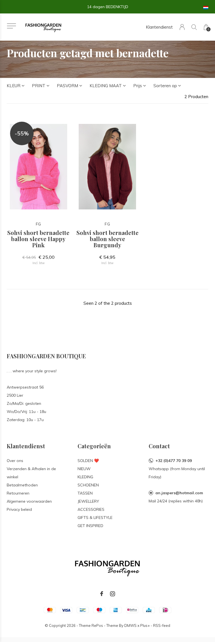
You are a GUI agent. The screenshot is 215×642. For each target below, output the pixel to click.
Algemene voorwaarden (29, 501)
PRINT (38, 85)
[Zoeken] (194, 27)
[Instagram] (112, 594)
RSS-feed (161, 625)
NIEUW (84, 468)
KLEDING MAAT (106, 85)
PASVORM (67, 85)
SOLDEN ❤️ (88, 460)
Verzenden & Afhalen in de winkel (31, 472)
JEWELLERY (88, 501)
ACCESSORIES (91, 509)
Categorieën (94, 446)
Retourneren (18, 493)
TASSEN (85, 493)
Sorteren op (165, 85)
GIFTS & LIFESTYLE (95, 517)
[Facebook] (101, 594)
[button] (11, 26)
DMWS (130, 625)
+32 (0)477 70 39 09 (173, 460)
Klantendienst (159, 27)
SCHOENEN (88, 485)
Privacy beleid (19, 509)
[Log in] (182, 27)
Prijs (137, 85)
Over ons (15, 460)
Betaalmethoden (22, 485)
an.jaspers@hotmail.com (179, 492)
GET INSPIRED (90, 525)
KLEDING (85, 476)
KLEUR (13, 85)
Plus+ (145, 625)
